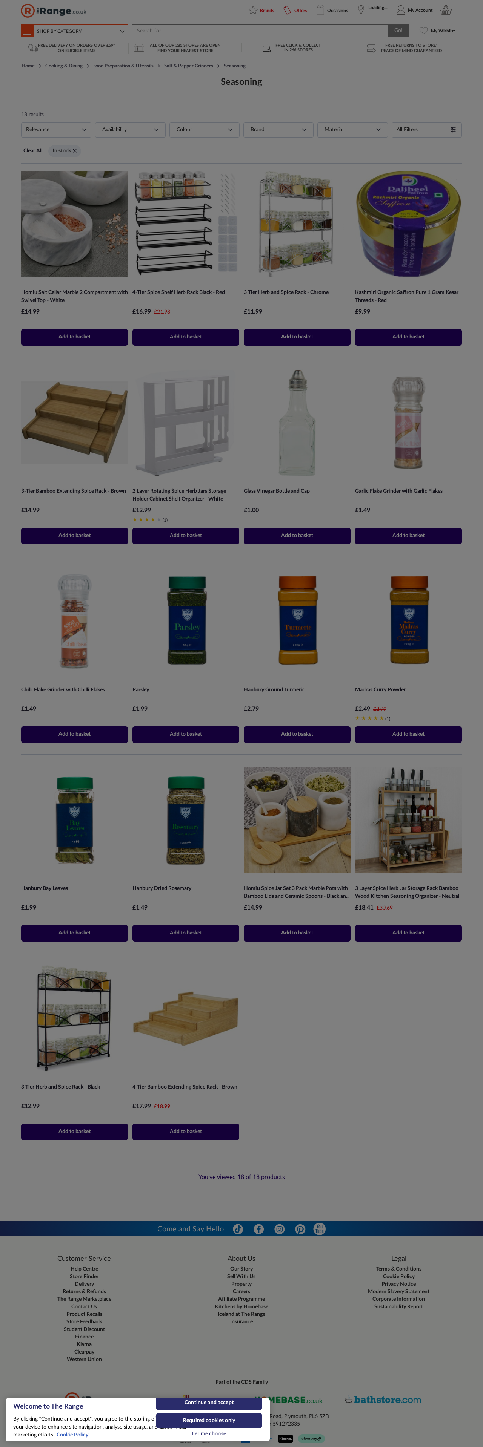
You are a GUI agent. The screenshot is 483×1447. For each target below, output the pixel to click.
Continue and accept (209, 1402)
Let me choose (209, 1433)
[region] (138, 1419)
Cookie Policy (72, 1435)
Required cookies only (209, 1420)
